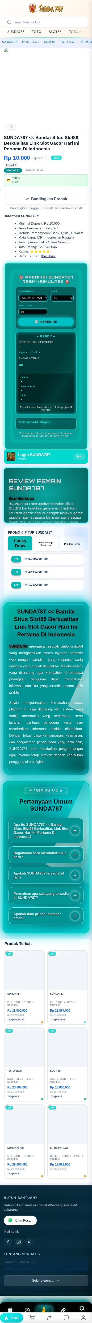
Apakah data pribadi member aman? (37, 916)
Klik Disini (48, 256)
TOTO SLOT (78, 32)
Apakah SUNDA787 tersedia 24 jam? (38, 876)
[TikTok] (29, 1242)
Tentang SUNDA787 (19, 1262)
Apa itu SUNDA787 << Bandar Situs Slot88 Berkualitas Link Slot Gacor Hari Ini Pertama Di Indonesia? (40, 831)
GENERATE (46, 322)
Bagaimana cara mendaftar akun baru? (40, 855)
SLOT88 (55, 32)
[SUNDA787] (46, 8)
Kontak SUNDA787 (18, 1269)
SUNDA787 (15, 32)
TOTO (36, 32)
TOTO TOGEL (30, 41)
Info (79, 457)
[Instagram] (19, 1242)
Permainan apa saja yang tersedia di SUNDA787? (41, 896)
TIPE (54, 291)
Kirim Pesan (24, 1221)
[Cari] (9, 22)
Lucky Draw (20, 543)
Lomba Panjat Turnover (46, 544)
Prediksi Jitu (72, 544)
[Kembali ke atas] (83, 1291)
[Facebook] (8, 1242)
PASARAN (26, 291)
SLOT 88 (49, 41)
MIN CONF (25, 306)
